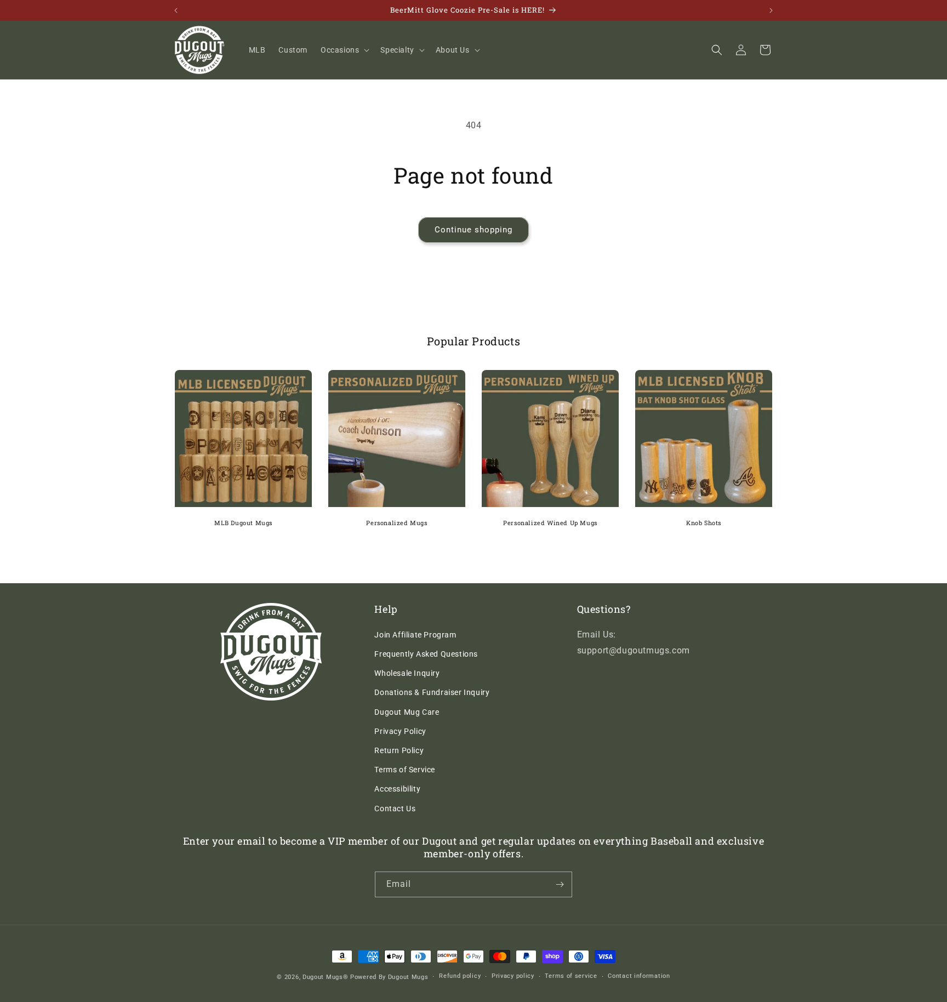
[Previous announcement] (176, 10)
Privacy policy (513, 976)
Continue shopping (473, 230)
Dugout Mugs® (325, 977)
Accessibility (397, 788)
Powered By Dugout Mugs (389, 977)
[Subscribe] (559, 884)
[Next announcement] (771, 10)
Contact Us (394, 808)
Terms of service (571, 976)
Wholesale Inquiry (407, 673)
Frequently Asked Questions (426, 654)
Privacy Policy (400, 731)
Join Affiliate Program (415, 634)
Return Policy (399, 750)
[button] (344, 49)
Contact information (639, 976)
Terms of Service (404, 769)
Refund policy (460, 976)
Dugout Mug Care (406, 712)
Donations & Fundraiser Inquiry (431, 692)
